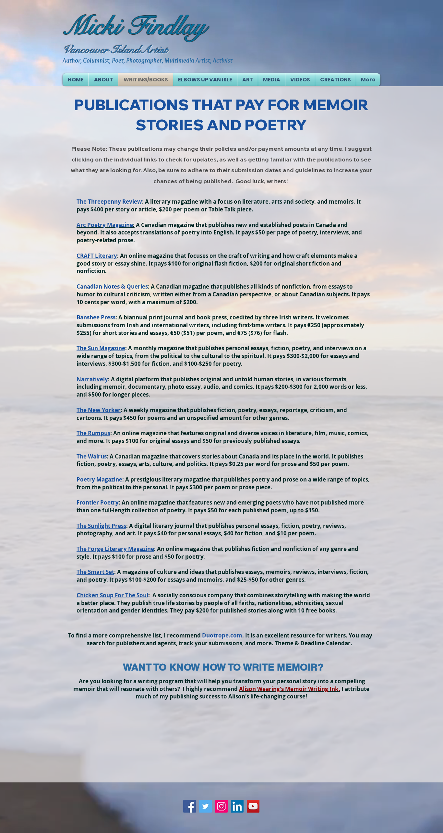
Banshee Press (96, 317)
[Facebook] (189, 806)
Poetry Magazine (99, 479)
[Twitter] (205, 806)
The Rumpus (93, 433)
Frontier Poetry (98, 502)
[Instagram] (221, 806)
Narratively (92, 379)
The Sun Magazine (101, 348)
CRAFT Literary (97, 255)
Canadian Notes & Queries (112, 286)
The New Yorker (99, 410)
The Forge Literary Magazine (115, 549)
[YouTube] (253, 806)
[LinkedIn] (237, 806)
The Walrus (92, 456)
